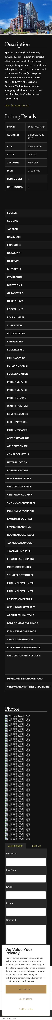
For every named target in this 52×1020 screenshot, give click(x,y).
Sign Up (36, 845)
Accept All (26, 989)
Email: (9, 887)
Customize (26, 999)
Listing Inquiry (15, 845)
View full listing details (17, 105)
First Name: (12, 853)
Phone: (9, 903)
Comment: (11, 920)
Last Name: (11, 870)
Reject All (26, 1009)
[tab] (15, 845)
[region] (26, 982)
